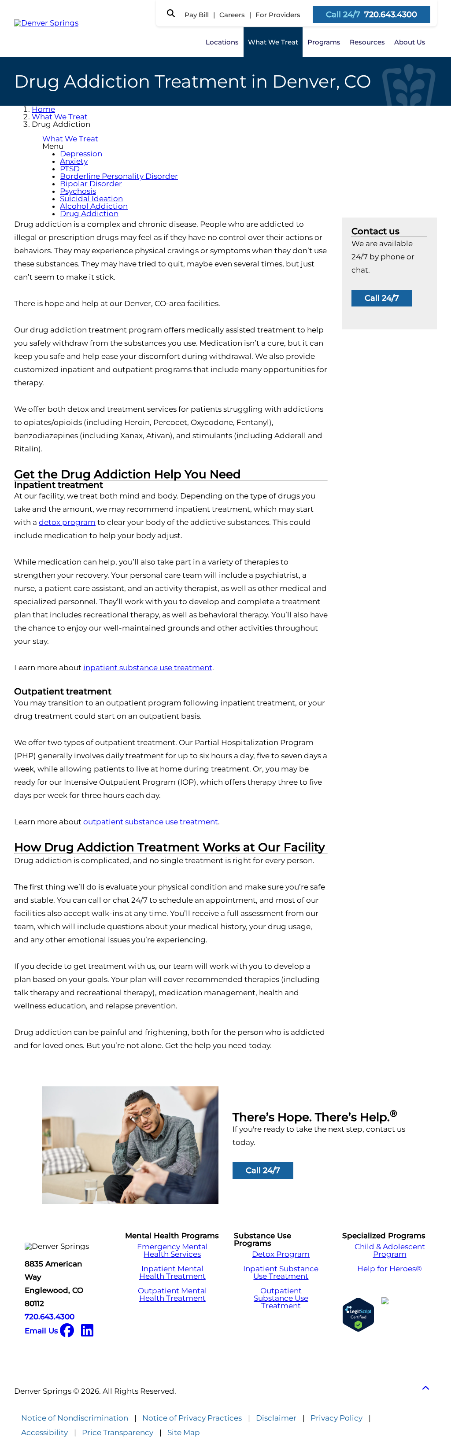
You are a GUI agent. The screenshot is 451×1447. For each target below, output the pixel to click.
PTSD (70, 168)
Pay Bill (197, 14)
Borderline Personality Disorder (119, 176)
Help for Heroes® (389, 1269)
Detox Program (281, 1254)
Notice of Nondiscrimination (74, 1418)
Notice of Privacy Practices (192, 1418)
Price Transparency (117, 1432)
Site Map (183, 1432)
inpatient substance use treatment (147, 667)
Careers (232, 14)
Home (43, 109)
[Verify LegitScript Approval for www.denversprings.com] (358, 1314)
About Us (409, 42)
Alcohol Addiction (94, 206)
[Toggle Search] (171, 13)
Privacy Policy (336, 1418)
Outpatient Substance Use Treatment (281, 1298)
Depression (81, 153)
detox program (67, 522)
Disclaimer (276, 1418)
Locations (222, 42)
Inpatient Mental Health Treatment (172, 1272)
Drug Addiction (89, 213)
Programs (323, 42)
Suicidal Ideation (91, 198)
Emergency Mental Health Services (172, 1250)
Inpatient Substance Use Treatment (280, 1272)
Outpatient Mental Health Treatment (172, 1294)
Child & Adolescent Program (390, 1250)
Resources (367, 42)
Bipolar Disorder (91, 183)
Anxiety (74, 161)
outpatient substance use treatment (150, 821)
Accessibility (44, 1432)
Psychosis (78, 191)
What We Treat (273, 42)
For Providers (277, 14)
